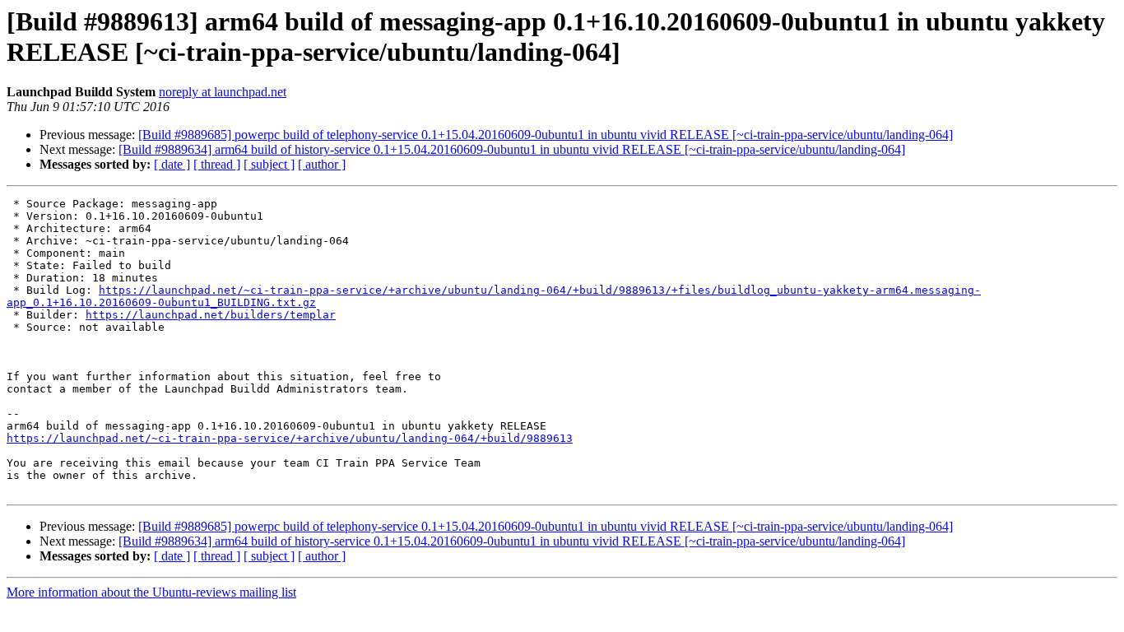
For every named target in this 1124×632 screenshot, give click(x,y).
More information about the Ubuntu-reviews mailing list (151, 592)
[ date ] (172, 164)
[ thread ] (216, 164)
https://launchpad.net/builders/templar (211, 315)
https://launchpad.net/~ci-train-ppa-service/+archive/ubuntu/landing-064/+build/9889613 (290, 438)
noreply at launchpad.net (222, 92)
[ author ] (322, 164)
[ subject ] (269, 164)
